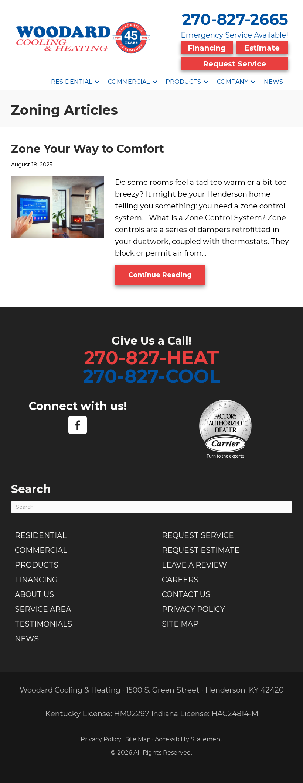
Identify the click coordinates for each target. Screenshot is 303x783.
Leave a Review (194, 564)
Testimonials (43, 624)
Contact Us (186, 594)
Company (232, 81)
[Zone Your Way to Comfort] (57, 206)
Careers (180, 579)
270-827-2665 (235, 19)
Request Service (234, 63)
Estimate (262, 48)
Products (183, 81)
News (273, 81)
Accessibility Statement (189, 739)
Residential (71, 81)
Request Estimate (200, 550)
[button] (97, 82)
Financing (207, 48)
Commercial (129, 81)
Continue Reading (166, 274)
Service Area (43, 609)
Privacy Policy (193, 609)
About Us (34, 594)
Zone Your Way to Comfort (87, 149)
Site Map (180, 624)
